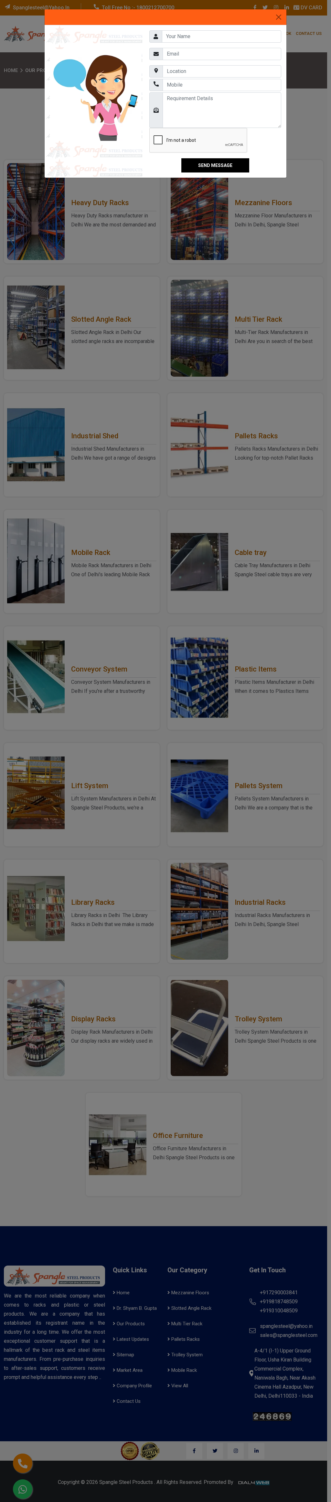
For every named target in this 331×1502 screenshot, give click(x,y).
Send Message (215, 165)
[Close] (278, 17)
